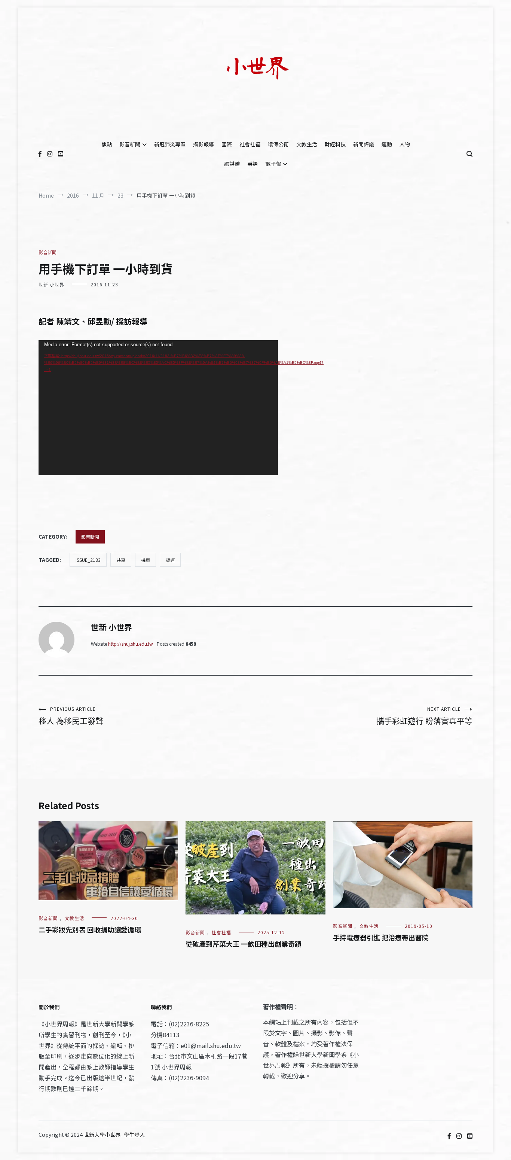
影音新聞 (129, 144)
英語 (252, 163)
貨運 (170, 560)
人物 (405, 144)
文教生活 (306, 144)
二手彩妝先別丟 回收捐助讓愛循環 (90, 929)
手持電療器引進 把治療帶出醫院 (381, 937)
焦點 (106, 144)
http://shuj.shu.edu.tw (130, 643)
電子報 (273, 163)
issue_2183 (88, 560)
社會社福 (249, 144)
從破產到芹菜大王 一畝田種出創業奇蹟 (244, 944)
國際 (226, 144)
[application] (158, 407)
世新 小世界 (51, 284)
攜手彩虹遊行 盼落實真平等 (424, 716)
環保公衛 (278, 144)
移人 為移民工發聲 (71, 716)
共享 (120, 560)
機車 (145, 560)
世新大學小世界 (102, 1134)
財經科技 (335, 144)
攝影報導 (203, 144)
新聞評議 (363, 144)
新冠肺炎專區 (170, 144)
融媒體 (232, 163)
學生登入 (134, 1134)
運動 (387, 144)
